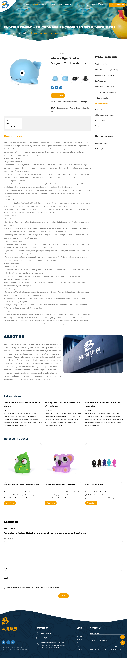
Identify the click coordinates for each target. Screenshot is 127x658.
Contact (68, 5)
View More (10, 503)
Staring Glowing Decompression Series (21, 484)
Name (6, 568)
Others (98, 126)
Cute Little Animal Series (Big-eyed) (60, 484)
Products (35, 5)
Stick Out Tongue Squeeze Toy (106, 69)
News (60, 5)
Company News (101, 143)
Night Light (99, 109)
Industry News (100, 149)
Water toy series (101, 103)
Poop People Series (94, 484)
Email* (6, 578)
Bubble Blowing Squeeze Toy (106, 75)
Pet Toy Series (100, 81)
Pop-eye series (102, 98)
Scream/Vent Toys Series (104, 86)
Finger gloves (100, 120)
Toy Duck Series (101, 64)
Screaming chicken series (107, 92)
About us (44, 5)
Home (27, 5)
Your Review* (8, 538)
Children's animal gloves (104, 115)
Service (53, 5)
